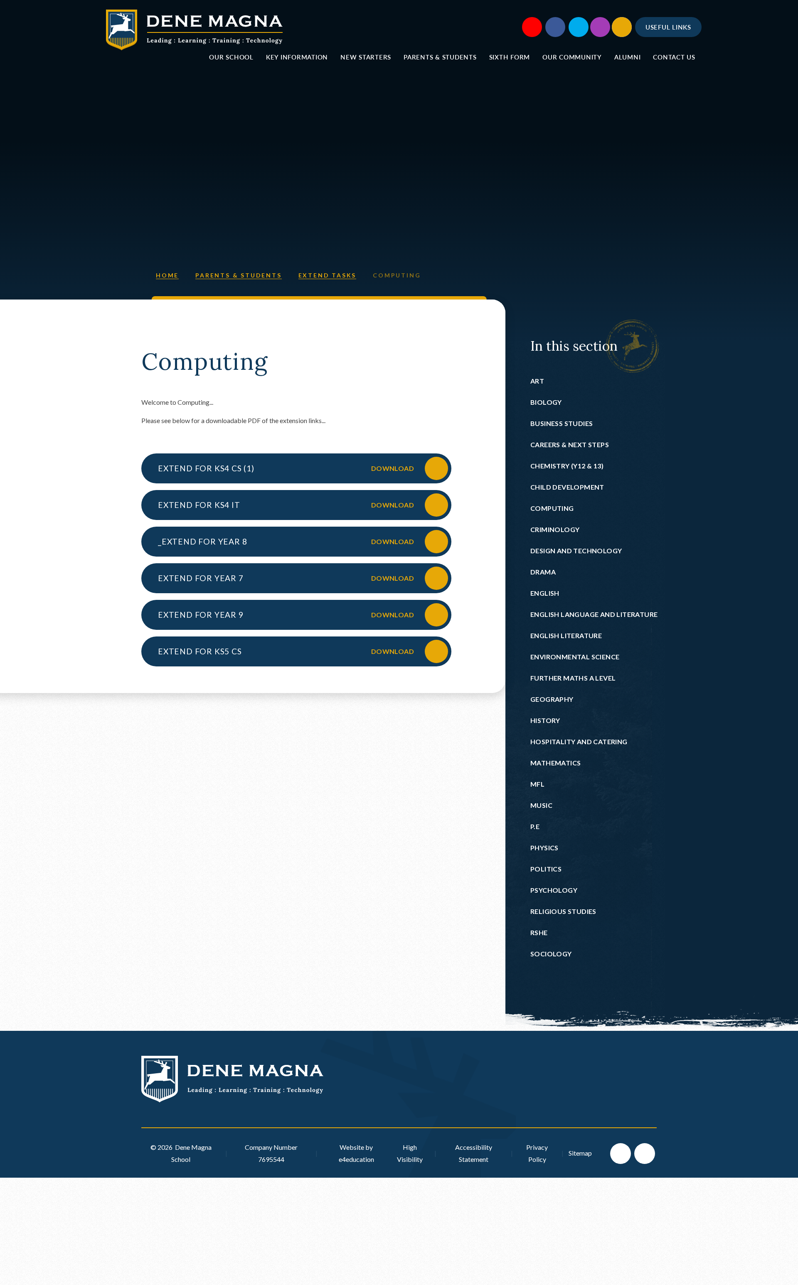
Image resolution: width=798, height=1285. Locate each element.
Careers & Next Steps (569, 444)
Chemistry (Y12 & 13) (566, 466)
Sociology (551, 954)
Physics (544, 848)
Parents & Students (238, 275)
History (545, 720)
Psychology (553, 890)
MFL (537, 784)
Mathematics (555, 763)
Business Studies (561, 423)
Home (167, 275)
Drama (543, 572)
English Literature (566, 635)
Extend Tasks (327, 275)
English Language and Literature (594, 614)
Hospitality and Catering (579, 741)
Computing (397, 275)
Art (537, 381)
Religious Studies (563, 911)
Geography (552, 699)
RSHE (539, 932)
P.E (534, 826)
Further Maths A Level (573, 678)
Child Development (567, 487)
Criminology (554, 529)
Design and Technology (576, 551)
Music (541, 805)
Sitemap (580, 1153)
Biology (546, 402)
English (544, 593)
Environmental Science (574, 657)
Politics (546, 869)
